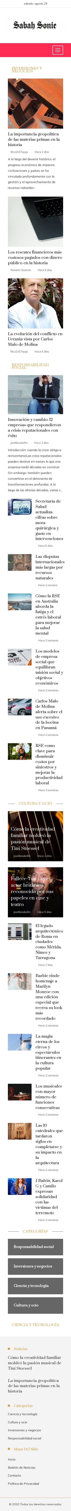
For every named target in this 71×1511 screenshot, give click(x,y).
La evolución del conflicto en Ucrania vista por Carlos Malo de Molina (35, 339)
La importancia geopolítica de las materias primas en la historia (34, 140)
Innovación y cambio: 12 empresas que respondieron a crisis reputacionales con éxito (34, 427)
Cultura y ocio (17, 1422)
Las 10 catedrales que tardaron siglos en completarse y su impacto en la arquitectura (49, 1144)
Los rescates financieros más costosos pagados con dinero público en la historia (35, 258)
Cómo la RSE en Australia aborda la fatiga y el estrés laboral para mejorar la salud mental (48, 614)
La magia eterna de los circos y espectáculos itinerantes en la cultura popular (48, 1052)
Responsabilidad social (24, 1438)
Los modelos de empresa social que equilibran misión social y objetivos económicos (49, 667)
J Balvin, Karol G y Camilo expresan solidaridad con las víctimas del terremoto (49, 1196)
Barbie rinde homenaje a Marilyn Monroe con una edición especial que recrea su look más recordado (49, 997)
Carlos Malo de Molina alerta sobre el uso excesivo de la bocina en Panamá (49, 714)
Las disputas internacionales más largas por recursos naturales (50, 567)
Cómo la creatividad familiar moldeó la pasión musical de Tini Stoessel (34, 1363)
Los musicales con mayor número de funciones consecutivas (49, 1097)
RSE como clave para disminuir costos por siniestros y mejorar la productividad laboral (49, 764)
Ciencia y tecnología (22, 1414)
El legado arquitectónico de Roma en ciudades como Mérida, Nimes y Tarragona (49, 941)
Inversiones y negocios (24, 1430)
